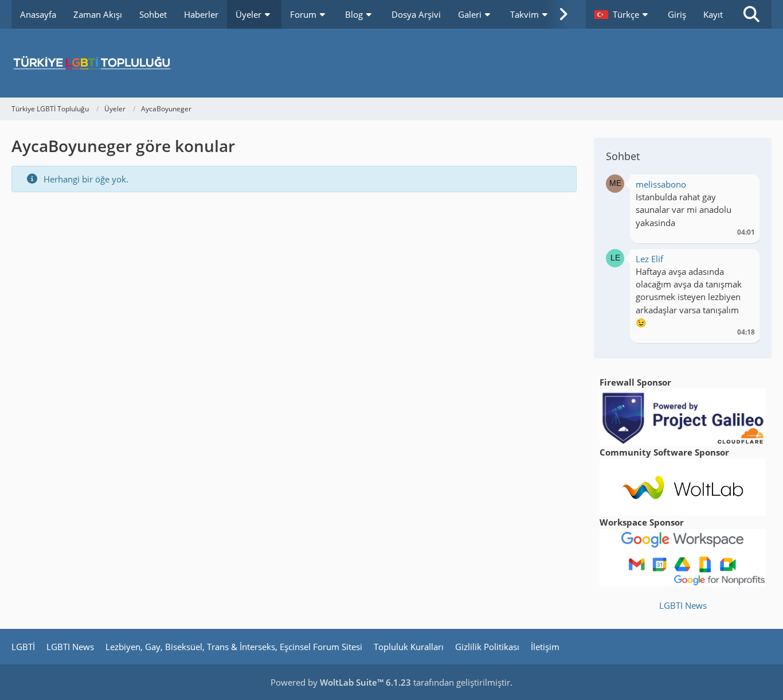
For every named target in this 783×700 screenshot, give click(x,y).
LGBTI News (683, 605)
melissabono (661, 184)
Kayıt (713, 14)
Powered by (341, 682)
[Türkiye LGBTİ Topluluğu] (391, 63)
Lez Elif (649, 259)
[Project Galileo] (683, 416)
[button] (622, 14)
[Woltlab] (683, 486)
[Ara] (751, 14)
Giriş (677, 14)
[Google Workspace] (683, 556)
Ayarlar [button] (742, 187)
